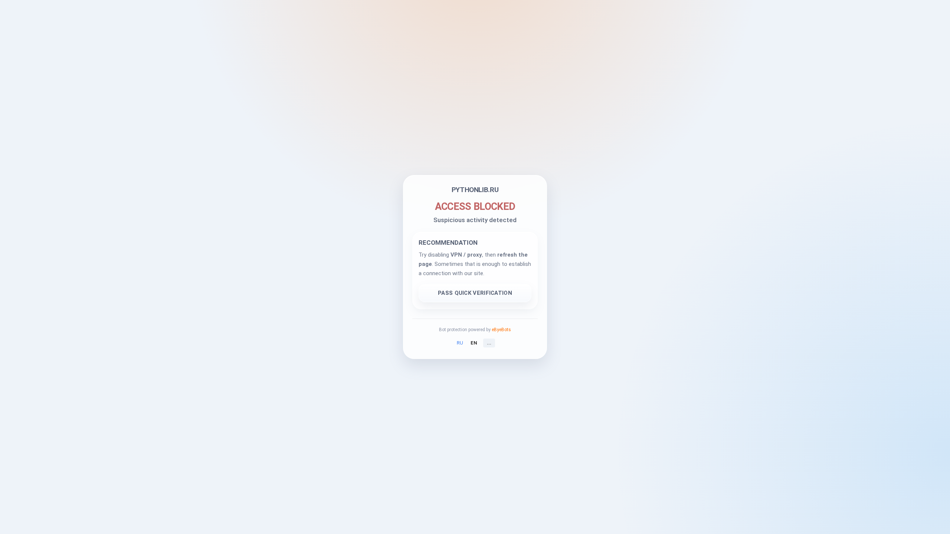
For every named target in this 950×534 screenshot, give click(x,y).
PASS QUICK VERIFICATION (475, 293)
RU (460, 343)
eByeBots (501, 329)
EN (474, 343)
